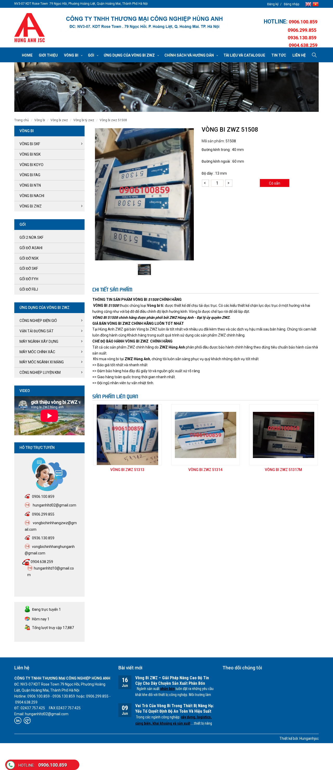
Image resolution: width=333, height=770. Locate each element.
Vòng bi (71, 55)
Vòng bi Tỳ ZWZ (83, 120)
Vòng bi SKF (30, 144)
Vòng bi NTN (30, 185)
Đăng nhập (291, 4)
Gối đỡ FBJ (29, 289)
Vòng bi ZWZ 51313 (127, 470)
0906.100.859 (42, 765)
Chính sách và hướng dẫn (189, 55)
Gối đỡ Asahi (31, 248)
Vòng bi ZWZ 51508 (113, 120)
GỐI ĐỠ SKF (29, 268)
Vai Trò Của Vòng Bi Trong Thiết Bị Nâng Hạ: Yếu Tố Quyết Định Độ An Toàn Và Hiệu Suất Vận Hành (174, 711)
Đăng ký (273, 4)
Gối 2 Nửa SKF (31, 237)
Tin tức (278, 55)
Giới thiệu (48, 55)
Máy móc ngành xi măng (42, 362)
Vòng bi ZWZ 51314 (205, 470)
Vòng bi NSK (30, 154)
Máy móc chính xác (37, 352)
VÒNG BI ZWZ (59, 120)
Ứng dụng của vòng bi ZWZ (129, 55)
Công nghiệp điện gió (38, 321)
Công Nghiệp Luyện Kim (40, 372)
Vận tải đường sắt (37, 331)
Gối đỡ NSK (29, 258)
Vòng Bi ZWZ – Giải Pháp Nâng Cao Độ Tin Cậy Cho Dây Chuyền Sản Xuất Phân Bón (172, 680)
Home (27, 55)
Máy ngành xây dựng (39, 341)
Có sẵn (274, 183)
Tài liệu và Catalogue (244, 55)
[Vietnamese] (315, 4)
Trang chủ (21, 120)
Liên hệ (299, 55)
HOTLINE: (276, 21)
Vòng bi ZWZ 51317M (283, 470)
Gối (91, 55)
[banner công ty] (144, 22)
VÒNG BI (39, 120)
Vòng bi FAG (30, 175)
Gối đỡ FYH (29, 279)
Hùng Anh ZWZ (110, 329)
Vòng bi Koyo (31, 165)
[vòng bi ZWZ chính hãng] (29, 27)
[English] (308, 4)
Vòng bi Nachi (32, 196)
